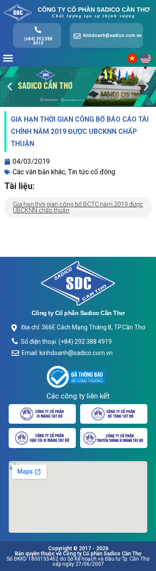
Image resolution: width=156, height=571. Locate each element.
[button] (8, 58)
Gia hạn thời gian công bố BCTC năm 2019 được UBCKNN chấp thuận (78, 207)
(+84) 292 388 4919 (38, 41)
